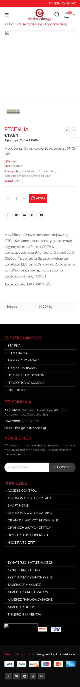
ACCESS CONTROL (22, 490)
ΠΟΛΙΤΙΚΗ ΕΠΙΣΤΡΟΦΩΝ (26, 375)
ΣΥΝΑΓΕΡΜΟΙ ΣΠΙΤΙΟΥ (24, 570)
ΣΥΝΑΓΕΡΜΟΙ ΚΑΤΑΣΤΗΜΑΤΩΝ (30, 562)
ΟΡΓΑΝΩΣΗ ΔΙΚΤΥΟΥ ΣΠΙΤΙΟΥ (29, 527)
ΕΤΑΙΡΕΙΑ (14, 345)
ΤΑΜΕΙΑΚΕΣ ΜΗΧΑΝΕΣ (24, 584)
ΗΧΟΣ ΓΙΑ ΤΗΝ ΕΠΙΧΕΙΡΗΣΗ (28, 535)
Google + (32, 215)
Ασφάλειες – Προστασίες (38, 171)
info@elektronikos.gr (30, 428)
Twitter (16, 215)
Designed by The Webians (56, 654)
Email (41, 215)
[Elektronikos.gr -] (40, 15)
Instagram (33, 676)
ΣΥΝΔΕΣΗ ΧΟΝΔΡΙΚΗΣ (62, 3)
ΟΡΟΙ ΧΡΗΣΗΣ (18, 390)
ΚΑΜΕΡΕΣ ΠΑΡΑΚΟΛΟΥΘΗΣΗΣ (30, 599)
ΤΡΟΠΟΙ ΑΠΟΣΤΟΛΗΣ (24, 360)
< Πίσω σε (35, 24)
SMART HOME (18, 505)
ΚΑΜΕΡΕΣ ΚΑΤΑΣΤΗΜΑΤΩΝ (28, 592)
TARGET (19, 181)
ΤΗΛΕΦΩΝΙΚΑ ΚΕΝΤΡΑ (24, 614)
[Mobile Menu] (7, 15)
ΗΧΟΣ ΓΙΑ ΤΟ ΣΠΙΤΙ (22, 542)
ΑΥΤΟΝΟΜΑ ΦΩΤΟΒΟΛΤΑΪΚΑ (30, 498)
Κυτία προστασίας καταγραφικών (27, 175)
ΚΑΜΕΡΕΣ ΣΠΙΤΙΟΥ (21, 607)
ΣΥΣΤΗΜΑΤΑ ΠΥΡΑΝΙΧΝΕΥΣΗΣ (30, 577)
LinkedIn (24, 215)
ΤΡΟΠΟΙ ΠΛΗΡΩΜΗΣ (23, 368)
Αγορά (40, 198)
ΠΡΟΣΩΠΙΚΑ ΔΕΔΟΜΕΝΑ (26, 382)
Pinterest (24, 676)
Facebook (8, 215)
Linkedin (41, 676)
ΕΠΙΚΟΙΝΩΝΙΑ (18, 353)
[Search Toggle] (57, 15)
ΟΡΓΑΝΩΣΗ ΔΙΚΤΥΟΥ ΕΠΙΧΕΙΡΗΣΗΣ (33, 520)
